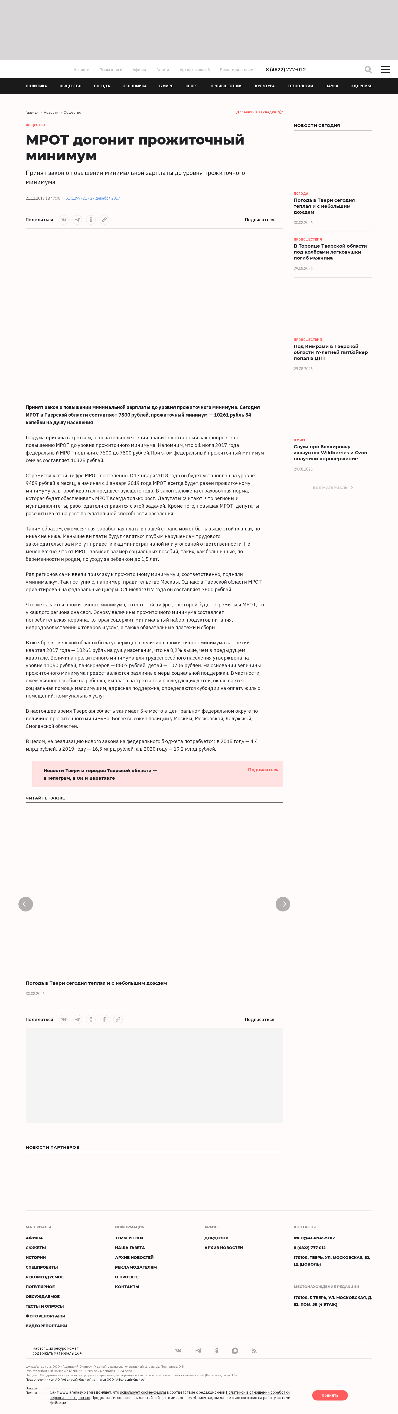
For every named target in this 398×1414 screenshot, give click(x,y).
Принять (330, 1395)
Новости (82, 69)
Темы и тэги (111, 69)
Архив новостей (195, 69)
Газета (162, 69)
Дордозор (216, 1237)
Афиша (139, 69)
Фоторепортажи (45, 1316)
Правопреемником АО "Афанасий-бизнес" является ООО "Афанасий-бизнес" (85, 1379)
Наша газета (130, 1247)
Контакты (127, 1286)
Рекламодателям (236, 69)
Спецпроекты (42, 1267)
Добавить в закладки (256, 112)
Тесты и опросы (45, 1306)
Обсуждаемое (43, 1296)
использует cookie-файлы (143, 1392)
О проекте (127, 1276)
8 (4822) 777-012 (286, 69)
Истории (36, 1257)
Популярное (40, 1286)
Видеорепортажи (46, 1325)
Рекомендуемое (45, 1276)
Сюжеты (36, 1247)
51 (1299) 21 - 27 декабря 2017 (93, 198)
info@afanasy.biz (314, 1237)
